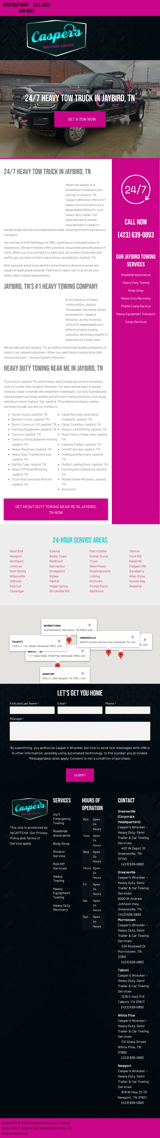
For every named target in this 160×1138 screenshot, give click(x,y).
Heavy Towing (58, 878)
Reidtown (56, 561)
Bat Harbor (57, 566)
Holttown (96, 581)
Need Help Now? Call (22, 5)
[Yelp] (153, 1128)
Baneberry (136, 571)
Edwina (55, 551)
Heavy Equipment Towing (61, 893)
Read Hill (135, 561)
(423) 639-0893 (136, 235)
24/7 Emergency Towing (62, 818)
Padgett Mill (137, 566)
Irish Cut (15, 586)
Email (62, 703)
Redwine (135, 586)
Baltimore (97, 591)
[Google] (142, 1128)
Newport (16, 556)
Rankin (54, 581)
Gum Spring (18, 571)
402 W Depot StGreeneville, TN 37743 (132, 853)
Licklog (95, 576)
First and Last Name (24, 703)
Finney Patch (99, 586)
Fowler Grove (99, 556)
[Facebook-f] (121, 1128)
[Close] (145, 639)
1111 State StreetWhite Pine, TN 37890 (132, 1046)
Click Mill (135, 556)
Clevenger (17, 591)
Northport (17, 561)
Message (16, 718)
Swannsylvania (100, 571)
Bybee (54, 576)
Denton (134, 551)
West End (16, 551)
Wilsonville (17, 576)
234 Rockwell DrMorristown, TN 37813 (132, 951)
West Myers (98, 566)
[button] (121, 655)
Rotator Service (59, 853)
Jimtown (16, 566)
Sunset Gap (137, 581)
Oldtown (15, 581)
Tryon (94, 561)
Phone (110, 703)
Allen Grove (137, 576)
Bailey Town (58, 556)
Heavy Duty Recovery (61, 907)
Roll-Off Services (60, 866)
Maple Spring (59, 586)
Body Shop (61, 843)
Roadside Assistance (61, 833)
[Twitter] (132, 1128)
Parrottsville (98, 551)
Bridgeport (57, 571)
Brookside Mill (59, 591)
